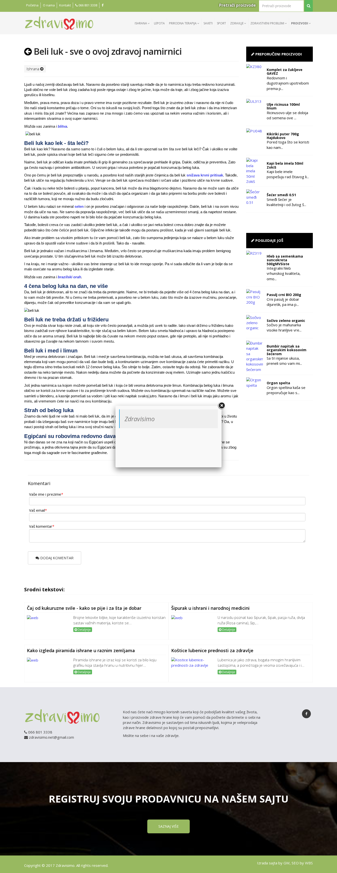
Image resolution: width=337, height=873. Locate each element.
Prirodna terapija (183, 23)
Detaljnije (84, 630)
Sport (221, 23)
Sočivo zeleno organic (286, 320)
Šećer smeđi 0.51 (281, 194)
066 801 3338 (87, 5)
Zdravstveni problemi (267, 23)
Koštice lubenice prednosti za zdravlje (212, 650)
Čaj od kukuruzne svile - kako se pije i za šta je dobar (84, 608)
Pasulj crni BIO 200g (284, 294)
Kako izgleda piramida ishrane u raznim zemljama (81, 650)
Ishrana (141, 23)
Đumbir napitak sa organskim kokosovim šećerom (286, 350)
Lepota (159, 23)
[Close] (221, 405)
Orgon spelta (278, 383)
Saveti (208, 23)
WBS (309, 862)
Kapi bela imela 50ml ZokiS (285, 165)
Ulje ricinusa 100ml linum (283, 106)
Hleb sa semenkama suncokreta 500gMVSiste (285, 260)
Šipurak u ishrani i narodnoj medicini (210, 608)
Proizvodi (300, 23)
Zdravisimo (140, 419)
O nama (49, 5)
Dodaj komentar (56, 557)
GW (286, 862)
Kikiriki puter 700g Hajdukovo (283, 136)
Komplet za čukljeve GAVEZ (284, 71)
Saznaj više (168, 826)
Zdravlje (237, 23)
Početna (32, 5)
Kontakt (65, 5)
